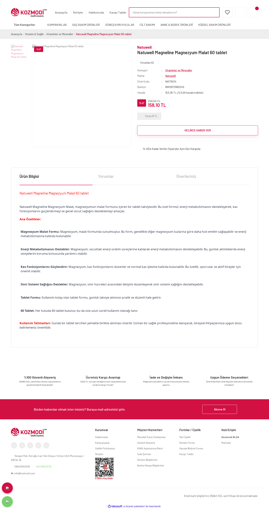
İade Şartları (144, 454)
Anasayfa (61, 12)
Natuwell (144, 47)
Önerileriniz (186, 176)
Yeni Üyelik (184, 437)
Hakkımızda (96, 12)
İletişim (78, 12)
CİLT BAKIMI (147, 24)
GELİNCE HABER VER (197, 130)
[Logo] (29, 12)
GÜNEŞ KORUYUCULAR (119, 24)
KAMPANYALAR (57, 24)
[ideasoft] (115, 506)
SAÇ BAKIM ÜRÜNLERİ (86, 24)
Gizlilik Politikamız (105, 448)
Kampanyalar (102, 442)
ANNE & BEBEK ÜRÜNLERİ (176, 24)
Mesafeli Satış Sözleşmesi (151, 437)
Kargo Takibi (118, 12)
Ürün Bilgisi (29, 176)
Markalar (226, 442)
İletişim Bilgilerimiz (147, 459)
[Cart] (253, 12)
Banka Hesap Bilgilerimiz (150, 465)
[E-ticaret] (134, 506)
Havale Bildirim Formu (191, 448)
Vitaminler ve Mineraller (178, 70)
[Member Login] (240, 12)
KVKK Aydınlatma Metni (150, 448)
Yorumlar (106, 176)
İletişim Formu (187, 442)
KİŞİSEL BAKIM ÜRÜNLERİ (214, 24)
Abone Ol (219, 409)
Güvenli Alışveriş (146, 442)
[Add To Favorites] (253, 149)
